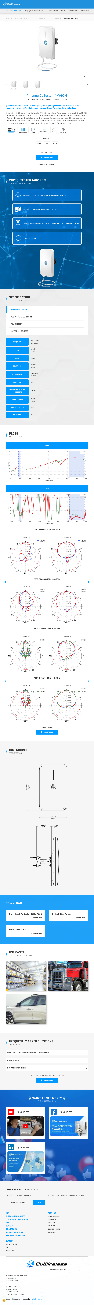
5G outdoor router (14, 1232)
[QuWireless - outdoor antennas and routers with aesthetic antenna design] (11, 4)
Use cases (51, 1226)
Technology (52, 1219)
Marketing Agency (36, 1299)
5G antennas (11, 1229)
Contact (10, 1226)
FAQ (7, 1248)
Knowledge (52, 1232)
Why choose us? (54, 1216)
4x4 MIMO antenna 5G (15, 1236)
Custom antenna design (17, 1219)
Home (8, 1213)
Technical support (17, 1203)
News (8, 1223)
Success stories (54, 1229)
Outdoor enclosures (15, 1216)
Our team (51, 1223)
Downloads (10, 1251)
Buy (39, 1203)
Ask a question (11, 1244)
